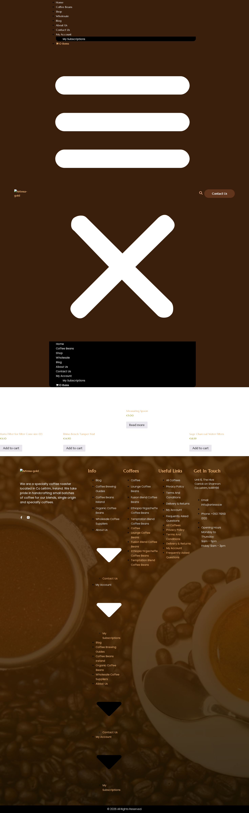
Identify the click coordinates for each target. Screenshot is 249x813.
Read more (136, 425)
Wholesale (62, 16)
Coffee (135, 480)
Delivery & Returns (178, 504)
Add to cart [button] (11, 448)
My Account (63, 34)
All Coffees (173, 480)
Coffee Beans (64, 7)
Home (60, 344)
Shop (59, 11)
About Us (61, 25)
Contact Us (63, 30)
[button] (122, 193)
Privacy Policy (175, 486)
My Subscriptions (74, 39)
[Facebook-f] (21, 517)
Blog (58, 20)
